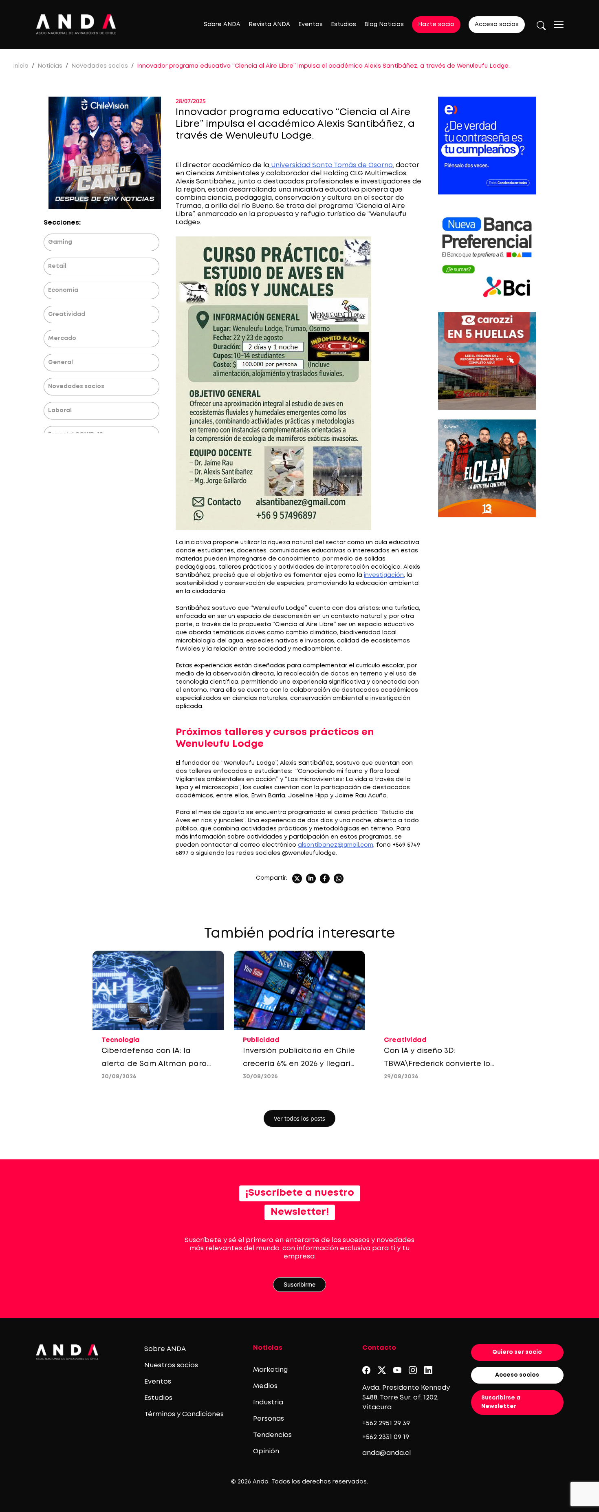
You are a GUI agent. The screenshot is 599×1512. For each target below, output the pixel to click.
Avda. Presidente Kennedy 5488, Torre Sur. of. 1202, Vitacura (406, 1397)
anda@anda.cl (386, 1453)
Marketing (270, 1370)
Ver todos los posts (299, 1118)
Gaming (60, 242)
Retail (57, 266)
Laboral (60, 410)
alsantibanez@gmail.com (335, 845)
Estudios (343, 24)
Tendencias (272, 1435)
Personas (268, 1419)
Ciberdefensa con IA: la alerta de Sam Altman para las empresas (154, 1064)
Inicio (21, 66)
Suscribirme (299, 1284)
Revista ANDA (269, 24)
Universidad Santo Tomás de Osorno (331, 165)
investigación (384, 575)
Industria (268, 1402)
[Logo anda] (76, 24)
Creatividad (66, 314)
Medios (265, 1386)
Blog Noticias (384, 24)
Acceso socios (497, 24)
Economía (63, 290)
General (60, 362)
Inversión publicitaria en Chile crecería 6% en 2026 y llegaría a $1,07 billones (299, 1064)
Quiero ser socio (517, 1352)
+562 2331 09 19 (385, 1437)
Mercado (62, 338)
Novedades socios (99, 66)
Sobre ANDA (222, 24)
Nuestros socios (171, 1365)
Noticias (49, 66)
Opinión (266, 1451)
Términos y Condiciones (184, 1414)
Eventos (310, 24)
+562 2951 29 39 (386, 1423)
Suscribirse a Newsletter (500, 1402)
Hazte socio (436, 24)
